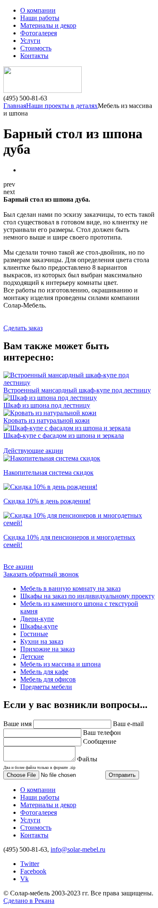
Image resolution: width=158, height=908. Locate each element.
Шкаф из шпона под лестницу (46, 405)
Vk (24, 878)
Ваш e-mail (128, 723)
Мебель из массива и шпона (60, 664)
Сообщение (99, 741)
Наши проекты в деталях (62, 105)
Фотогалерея (38, 33)
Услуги (30, 40)
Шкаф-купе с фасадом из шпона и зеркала (63, 435)
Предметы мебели (46, 686)
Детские (32, 656)
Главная (14, 105)
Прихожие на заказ (47, 649)
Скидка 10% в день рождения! (47, 501)
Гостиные (34, 633)
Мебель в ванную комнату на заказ (70, 588)
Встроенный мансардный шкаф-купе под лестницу (77, 390)
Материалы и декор (48, 25)
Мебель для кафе (44, 671)
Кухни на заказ (41, 641)
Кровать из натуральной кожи (46, 420)
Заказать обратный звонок (41, 574)
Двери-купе (37, 618)
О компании (38, 10)
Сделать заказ (23, 328)
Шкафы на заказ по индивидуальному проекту (87, 596)
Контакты (34, 55)
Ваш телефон (102, 732)
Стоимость (35, 48)
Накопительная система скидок (48, 472)
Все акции (18, 566)
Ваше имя (17, 723)
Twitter (29, 863)
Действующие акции (33, 450)
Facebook (33, 871)
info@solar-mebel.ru (78, 849)
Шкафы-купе (39, 626)
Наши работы (39, 17)
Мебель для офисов (48, 679)
